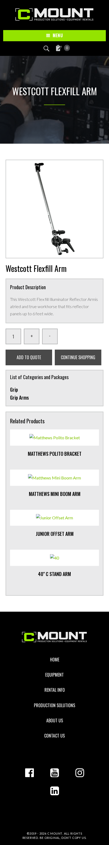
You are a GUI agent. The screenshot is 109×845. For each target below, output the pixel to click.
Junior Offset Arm (55, 533)
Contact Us (54, 735)
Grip (14, 389)
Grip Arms (19, 397)
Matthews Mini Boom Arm (54, 493)
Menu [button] (58, 35)
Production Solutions (54, 705)
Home (54, 659)
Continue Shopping (78, 357)
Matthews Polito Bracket (54, 453)
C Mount (55, 833)
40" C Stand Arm (54, 573)
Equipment (54, 675)
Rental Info (54, 690)
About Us (54, 720)
